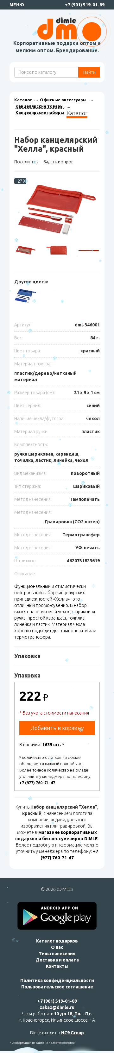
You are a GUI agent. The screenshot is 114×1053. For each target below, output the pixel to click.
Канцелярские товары (40, 106)
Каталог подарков (57, 940)
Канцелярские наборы (40, 112)
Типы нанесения (57, 953)
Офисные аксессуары (63, 100)
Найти (89, 72)
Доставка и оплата (57, 959)
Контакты (57, 966)
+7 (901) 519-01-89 (84, 4)
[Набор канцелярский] (57, 210)
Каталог (23, 100)
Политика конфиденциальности (57, 980)
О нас (57, 947)
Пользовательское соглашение (57, 986)
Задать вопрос (58, 161)
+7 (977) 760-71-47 (37, 782)
